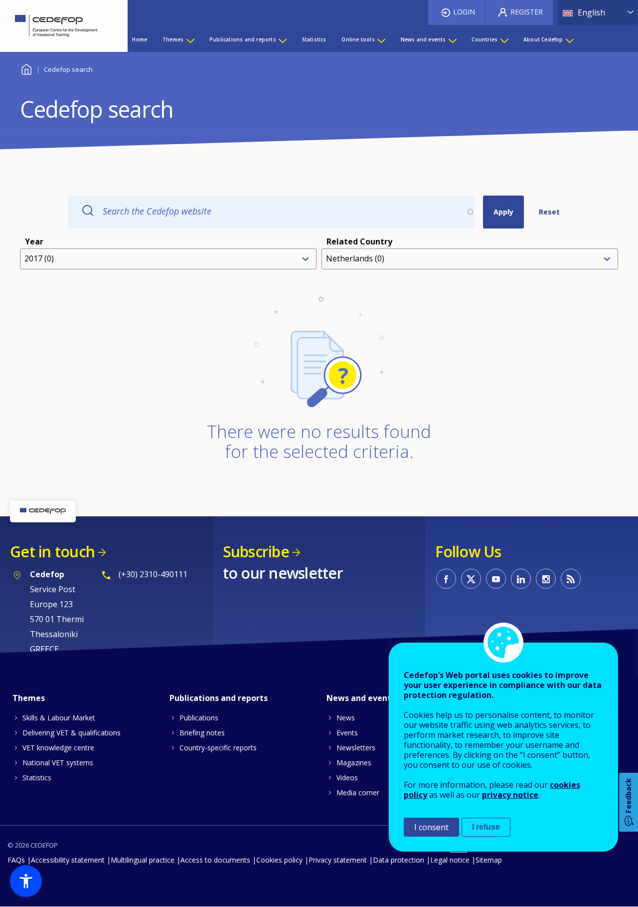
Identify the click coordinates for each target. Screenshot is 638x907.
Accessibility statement (68, 860)
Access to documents (215, 860)
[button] (26, 881)
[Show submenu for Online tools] (381, 39)
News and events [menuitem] (423, 39)
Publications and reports (218, 697)
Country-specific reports (218, 747)
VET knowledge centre (58, 747)
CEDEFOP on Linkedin (521, 579)
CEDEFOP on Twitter (471, 579)
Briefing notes (202, 732)
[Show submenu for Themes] (190, 39)
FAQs (16, 860)
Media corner (357, 792)
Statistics (36, 777)
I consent (431, 827)
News (345, 717)
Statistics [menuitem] (314, 39)
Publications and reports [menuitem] (242, 39)
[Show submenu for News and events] (452, 39)
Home (26, 68)
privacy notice (510, 794)
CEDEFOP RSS (571, 579)
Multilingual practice (142, 860)
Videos (347, 777)
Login (464, 11)
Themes (28, 697)
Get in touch (52, 551)
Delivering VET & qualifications (71, 732)
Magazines (353, 762)
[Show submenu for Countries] (504, 39)
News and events (360, 697)
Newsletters (355, 747)
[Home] (56, 26)
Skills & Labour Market (58, 717)
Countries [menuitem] (484, 39)
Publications (198, 717)
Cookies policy (279, 860)
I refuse (486, 827)
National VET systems (57, 762)
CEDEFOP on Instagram (546, 579)
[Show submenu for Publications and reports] (282, 39)
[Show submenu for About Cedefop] (569, 39)
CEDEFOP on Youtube (496, 579)
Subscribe (256, 551)
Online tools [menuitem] (357, 39)
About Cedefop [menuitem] (543, 39)
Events (347, 732)
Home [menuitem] (139, 39)
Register (526, 11)
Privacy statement (338, 860)
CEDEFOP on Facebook (446, 579)
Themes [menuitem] (172, 39)
